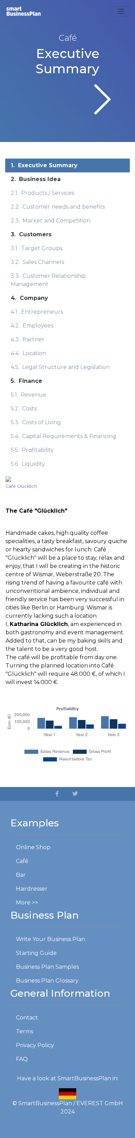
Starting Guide (36, 953)
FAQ (22, 1059)
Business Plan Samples (47, 967)
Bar (21, 875)
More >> (27, 902)
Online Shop (33, 847)
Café (22, 861)
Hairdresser (31, 888)
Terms (24, 1031)
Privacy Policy (35, 1045)
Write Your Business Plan (50, 939)
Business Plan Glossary (47, 980)
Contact (27, 1017)
